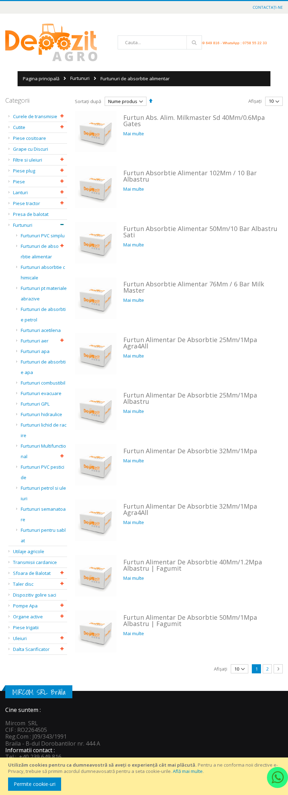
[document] (145, 776)
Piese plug (24, 171)
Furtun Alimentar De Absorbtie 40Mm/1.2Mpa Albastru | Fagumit (192, 565)
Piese (19, 181)
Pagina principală (41, 78)
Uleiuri (20, 638)
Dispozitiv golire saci (34, 595)
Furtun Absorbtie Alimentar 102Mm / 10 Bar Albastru (190, 176)
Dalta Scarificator (31, 649)
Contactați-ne (268, 7)
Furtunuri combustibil (43, 383)
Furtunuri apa (35, 351)
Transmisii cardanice (35, 562)
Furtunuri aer (34, 341)
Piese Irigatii (26, 627)
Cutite (19, 127)
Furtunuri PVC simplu (43, 235)
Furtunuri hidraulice (41, 414)
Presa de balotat (30, 214)
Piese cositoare (29, 138)
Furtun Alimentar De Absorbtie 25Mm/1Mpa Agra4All (190, 342)
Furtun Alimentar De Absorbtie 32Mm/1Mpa (190, 451)
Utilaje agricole (28, 551)
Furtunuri (80, 78)
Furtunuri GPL (35, 404)
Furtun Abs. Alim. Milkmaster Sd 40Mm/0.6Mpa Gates (194, 120)
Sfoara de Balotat (32, 573)
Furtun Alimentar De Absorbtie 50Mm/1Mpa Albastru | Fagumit (190, 620)
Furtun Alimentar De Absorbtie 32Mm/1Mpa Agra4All (190, 509)
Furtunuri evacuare (41, 393)
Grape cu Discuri (30, 149)
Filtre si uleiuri (27, 160)
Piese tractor (26, 203)
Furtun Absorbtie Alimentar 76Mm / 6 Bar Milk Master (193, 287)
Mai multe (133, 133)
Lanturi (20, 192)
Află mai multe (188, 771)
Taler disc (23, 584)
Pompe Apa (25, 606)
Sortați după (88, 101)
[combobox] (160, 42)
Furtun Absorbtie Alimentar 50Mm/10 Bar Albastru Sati (200, 231)
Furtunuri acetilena (41, 330)
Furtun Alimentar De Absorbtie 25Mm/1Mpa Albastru (190, 398)
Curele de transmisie (35, 116)
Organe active (28, 616)
